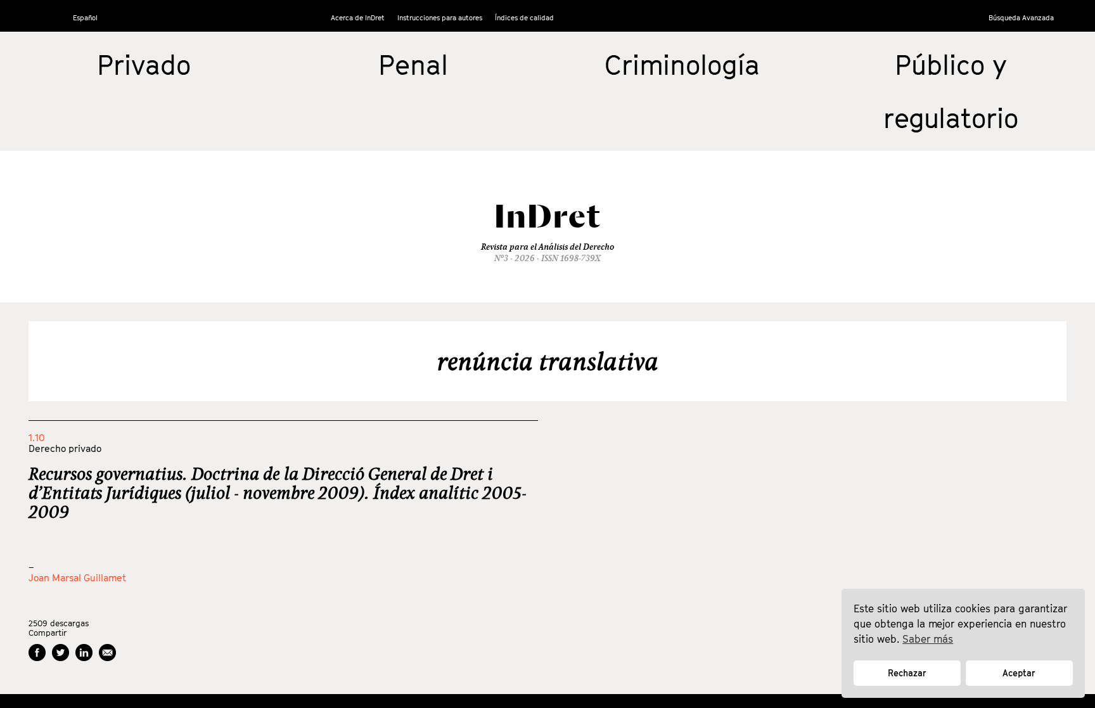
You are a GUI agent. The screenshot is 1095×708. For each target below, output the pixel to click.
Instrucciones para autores (439, 17)
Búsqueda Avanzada (1021, 17)
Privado (144, 64)
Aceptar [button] (1018, 672)
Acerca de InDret (358, 17)
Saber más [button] (927, 639)
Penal (413, 64)
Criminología (682, 64)
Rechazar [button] (907, 672)
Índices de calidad (524, 17)
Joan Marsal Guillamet (77, 577)
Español (85, 17)
